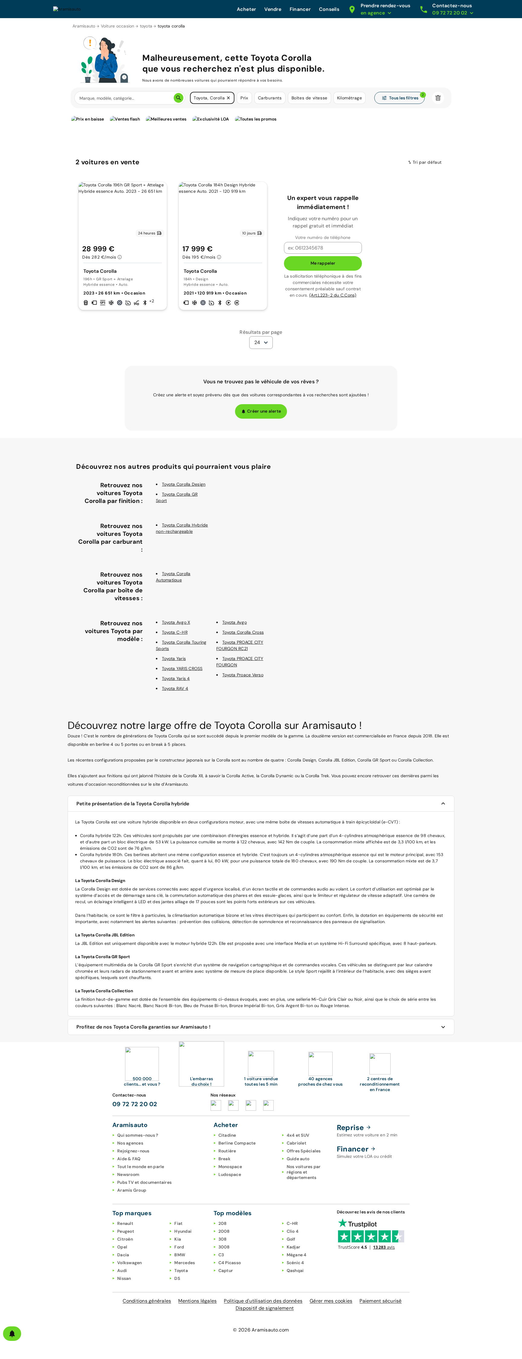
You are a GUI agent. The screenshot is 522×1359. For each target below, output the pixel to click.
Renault (125, 1223)
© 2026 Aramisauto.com (261, 1330)
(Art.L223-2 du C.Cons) (332, 295)
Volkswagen (129, 1262)
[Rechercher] (178, 98)
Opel (122, 1247)
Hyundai (183, 1231)
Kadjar (294, 1247)
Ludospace (229, 1174)
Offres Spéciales (304, 1151)
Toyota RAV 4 (175, 688)
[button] (228, 97)
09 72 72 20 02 (134, 1104)
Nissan (124, 1278)
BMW (179, 1255)
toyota (146, 26)
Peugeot (125, 1231)
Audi (122, 1270)
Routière (227, 1151)
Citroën (125, 1239)
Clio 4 (293, 1231)
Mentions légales (197, 1301)
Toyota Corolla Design (183, 484)
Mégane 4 (297, 1255)
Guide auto (298, 1158)
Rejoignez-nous (133, 1151)
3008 (224, 1247)
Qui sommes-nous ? (137, 1135)
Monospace (230, 1166)
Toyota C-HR (175, 632)
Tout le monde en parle (140, 1166)
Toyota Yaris (174, 658)
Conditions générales (147, 1301)
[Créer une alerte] (12, 1333)
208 (222, 1223)
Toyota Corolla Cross (243, 632)
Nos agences (130, 1143)
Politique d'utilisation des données (263, 1301)
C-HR (292, 1223)
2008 (224, 1231)
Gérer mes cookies (331, 1301)
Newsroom (128, 1174)
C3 (221, 1255)
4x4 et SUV (298, 1135)
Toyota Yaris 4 (176, 678)
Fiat (178, 1223)
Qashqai (295, 1270)
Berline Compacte (237, 1143)
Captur (225, 1270)
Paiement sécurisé (380, 1301)
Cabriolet (296, 1143)
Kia (177, 1239)
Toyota (181, 1270)
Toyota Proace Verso (242, 675)
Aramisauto (83, 26)
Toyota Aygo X (176, 622)
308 (222, 1239)
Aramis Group (131, 1190)
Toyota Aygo (234, 622)
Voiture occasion (117, 26)
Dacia (123, 1255)
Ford (179, 1247)
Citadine (227, 1135)
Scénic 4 (295, 1262)
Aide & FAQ (129, 1158)
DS (177, 1278)
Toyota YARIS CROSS (182, 668)
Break (224, 1158)
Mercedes (184, 1262)
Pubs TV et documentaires (144, 1182)
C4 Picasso (229, 1262)
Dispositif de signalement (265, 1308)
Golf (291, 1239)
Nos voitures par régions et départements (304, 1172)
